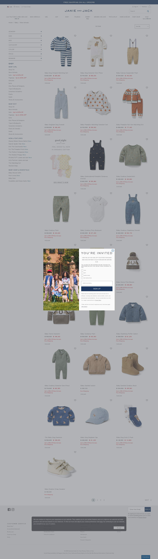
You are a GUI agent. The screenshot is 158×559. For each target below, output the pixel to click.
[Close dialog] (113, 250)
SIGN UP (96, 289)
